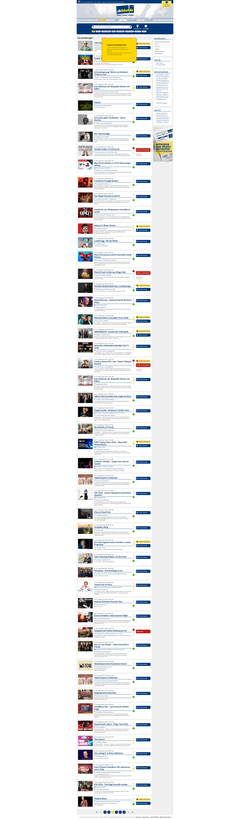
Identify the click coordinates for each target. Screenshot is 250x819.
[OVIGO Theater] (95, 92)
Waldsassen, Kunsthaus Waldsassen (105, 430)
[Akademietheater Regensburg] (95, 105)
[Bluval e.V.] (95, 667)
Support (104, 2)
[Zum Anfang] (97, 812)
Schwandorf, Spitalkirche (102, 481)
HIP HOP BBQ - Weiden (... (163, 75)
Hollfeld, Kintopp (100, 244)
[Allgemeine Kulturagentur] (95, 152)
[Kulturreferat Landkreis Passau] (95, 633)
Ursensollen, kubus (101, 547)
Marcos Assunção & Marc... (163, 82)
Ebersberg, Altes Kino (101, 756)
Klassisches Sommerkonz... (163, 120)
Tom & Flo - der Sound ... (162, 83)
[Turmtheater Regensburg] (95, 137)
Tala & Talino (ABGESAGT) (162, 118)
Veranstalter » (159, 63)
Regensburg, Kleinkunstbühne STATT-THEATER (108, 772)
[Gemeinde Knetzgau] (95, 399)
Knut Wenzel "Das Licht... (162, 87)
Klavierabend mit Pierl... (162, 97)
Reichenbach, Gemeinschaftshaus (104, 712)
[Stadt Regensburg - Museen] (95, 651)
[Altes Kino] (95, 756)
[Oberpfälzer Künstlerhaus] (95, 468)
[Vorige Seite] (100, 812)
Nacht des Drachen (161, 99)
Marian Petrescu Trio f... (162, 85)
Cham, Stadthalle (100, 727)
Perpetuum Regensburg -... (163, 80)
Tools (109, 2)
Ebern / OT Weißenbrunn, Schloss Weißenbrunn (108, 77)
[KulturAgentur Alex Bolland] (95, 228)
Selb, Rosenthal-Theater (102, 696)
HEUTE (117, 20)
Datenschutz (145, 817)
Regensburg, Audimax (101, 228)
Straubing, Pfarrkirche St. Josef (104, 667)
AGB (99, 2)
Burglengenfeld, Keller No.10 (103, 184)
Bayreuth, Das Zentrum (102, 589)
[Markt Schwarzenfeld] (95, 415)
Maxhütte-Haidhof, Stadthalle (103, 275)
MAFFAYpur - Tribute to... (162, 122)
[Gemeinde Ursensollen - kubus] (95, 547)
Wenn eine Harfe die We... (162, 92)
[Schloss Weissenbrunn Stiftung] (95, 77)
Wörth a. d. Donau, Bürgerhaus (104, 123)
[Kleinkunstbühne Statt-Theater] (95, 46)
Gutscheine (149, 20)
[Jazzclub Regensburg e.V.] (95, 289)
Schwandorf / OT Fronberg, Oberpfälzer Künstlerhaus (110, 468)
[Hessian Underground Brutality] (95, 351)
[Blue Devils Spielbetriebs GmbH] (95, 170)
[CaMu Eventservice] (95, 727)
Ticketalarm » (139, 155)
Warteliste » (139, 154)
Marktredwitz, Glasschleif (102, 449)
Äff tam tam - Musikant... (162, 94)
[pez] (95, 367)
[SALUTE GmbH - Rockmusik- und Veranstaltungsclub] (95, 604)
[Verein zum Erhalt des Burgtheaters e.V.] (95, 515)
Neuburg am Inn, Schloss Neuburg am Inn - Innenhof (109, 633)
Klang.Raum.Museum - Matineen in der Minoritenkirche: (110, 649)
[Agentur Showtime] (95, 742)
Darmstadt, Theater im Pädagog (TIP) (105, 351)
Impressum (120, 2)
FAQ (95, 2)
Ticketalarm (132, 20)
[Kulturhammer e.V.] (95, 260)
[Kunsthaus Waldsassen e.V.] (95, 430)
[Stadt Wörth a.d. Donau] (95, 123)
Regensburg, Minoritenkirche (103, 651)
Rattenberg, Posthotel (101, 384)
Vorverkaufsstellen (87, 2)
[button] (157, 49)
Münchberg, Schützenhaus (103, 618)
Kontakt (114, 2)
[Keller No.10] (95, 184)
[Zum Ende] (132, 812)
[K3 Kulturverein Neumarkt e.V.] (95, 573)
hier (121, 54)
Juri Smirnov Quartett (161, 78)
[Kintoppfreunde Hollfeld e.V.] (95, 244)
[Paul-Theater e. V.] (95, 199)
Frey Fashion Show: (101, 447)
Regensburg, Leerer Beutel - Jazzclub (105, 289)
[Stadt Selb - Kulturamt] (95, 696)
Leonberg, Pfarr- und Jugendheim (104, 367)
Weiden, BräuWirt (100, 307)
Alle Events (102, 20)
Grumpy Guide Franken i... (163, 116)
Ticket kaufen (142, 47)
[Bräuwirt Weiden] (95, 307)
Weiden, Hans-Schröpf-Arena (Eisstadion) (106, 170)
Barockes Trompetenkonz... (163, 76)
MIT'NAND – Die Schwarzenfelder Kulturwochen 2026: (110, 413)
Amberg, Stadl (99, 530)
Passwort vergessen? (159, 51)
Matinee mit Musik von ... (162, 113)
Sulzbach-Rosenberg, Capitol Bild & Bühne (107, 681)
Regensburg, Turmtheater (102, 137)
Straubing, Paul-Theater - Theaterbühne (106, 199)
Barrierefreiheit (154, 817)
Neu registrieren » (158, 53)
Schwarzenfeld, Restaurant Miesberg (105, 415)
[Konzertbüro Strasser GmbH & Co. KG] (95, 275)
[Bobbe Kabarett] (95, 530)
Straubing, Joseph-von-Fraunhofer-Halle (106, 152)
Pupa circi (158, 90)
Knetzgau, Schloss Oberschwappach (105, 399)
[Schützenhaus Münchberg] (95, 618)
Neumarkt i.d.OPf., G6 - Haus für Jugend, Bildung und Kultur (111, 573)
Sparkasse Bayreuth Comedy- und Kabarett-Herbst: (109, 587)
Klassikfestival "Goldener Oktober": (105, 466)
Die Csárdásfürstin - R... (162, 115)
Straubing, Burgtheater (102, 515)
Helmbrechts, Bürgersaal (102, 500)
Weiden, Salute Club (101, 604)
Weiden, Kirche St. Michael (103, 335)
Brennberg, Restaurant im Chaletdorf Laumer (107, 92)
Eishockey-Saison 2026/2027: (103, 168)
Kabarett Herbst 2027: (101, 305)
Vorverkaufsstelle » (161, 65)
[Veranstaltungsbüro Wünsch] (95, 61)
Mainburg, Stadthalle (101, 742)
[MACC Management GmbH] (95, 560)
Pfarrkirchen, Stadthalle (102, 321)
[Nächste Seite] (128, 812)
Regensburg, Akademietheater (104, 105)
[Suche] (93, 27)
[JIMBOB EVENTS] (95, 321)
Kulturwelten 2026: (101, 498)
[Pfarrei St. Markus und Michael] (95, 335)
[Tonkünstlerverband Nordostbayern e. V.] (95, 481)
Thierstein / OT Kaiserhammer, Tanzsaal (106, 260)
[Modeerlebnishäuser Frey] (95, 449)
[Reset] (130, 27)
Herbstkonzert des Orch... (163, 96)
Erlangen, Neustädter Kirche (103, 560)
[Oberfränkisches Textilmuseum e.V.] (95, 500)
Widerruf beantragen (165, 817)
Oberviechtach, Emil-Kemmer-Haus (105, 215)
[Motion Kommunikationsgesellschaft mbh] (95, 589)
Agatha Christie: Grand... (162, 89)
